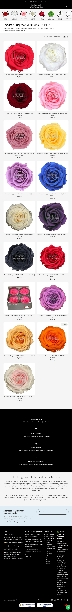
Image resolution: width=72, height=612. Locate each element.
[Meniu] (2, 6)
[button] (57, 37)
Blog (47, 550)
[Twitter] (64, 600)
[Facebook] (52, 600)
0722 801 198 (33, 1)
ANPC (47, 556)
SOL (47, 560)
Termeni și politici (36, 599)
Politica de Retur (50, 548)
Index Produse (50, 552)
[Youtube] (58, 600)
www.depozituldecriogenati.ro (14, 542)
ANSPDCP (49, 554)
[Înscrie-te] (66, 512)
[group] (5, 15)
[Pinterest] (67, 600)
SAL (47, 558)
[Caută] (6, 6)
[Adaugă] (32, 70)
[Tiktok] (61, 600)
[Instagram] (55, 600)
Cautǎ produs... (50, 534)
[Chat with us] (68, 607)
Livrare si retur (50, 538)
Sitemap (48, 561)
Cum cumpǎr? (50, 536)
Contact (48, 563)
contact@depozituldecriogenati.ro (13, 546)
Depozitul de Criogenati (13, 599)
